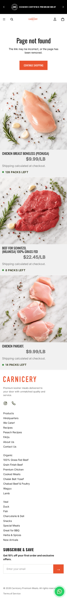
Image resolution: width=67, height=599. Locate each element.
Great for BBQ (11, 530)
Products (8, 413)
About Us (8, 441)
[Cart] (63, 19)
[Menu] (4, 19)
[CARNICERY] (19, 379)
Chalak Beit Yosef (13, 478)
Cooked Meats (11, 474)
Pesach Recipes (12, 432)
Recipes (8, 427)
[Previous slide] (4, 7)
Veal (5, 501)
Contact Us (9, 446)
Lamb (6, 493)
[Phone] (13, 403)
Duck (6, 506)
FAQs (6, 437)
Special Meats (11, 525)
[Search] (12, 19)
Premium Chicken (13, 469)
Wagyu (7, 488)
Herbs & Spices (12, 535)
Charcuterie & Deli (13, 516)
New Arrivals (10, 539)
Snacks (7, 520)
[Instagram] (5, 403)
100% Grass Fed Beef (15, 459)
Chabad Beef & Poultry (16, 483)
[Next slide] (63, 7)
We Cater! (9, 422)
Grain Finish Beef (13, 464)
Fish (5, 511)
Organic (8, 455)
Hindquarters (10, 418)
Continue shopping (33, 65)
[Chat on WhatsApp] (59, 591)
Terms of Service (12, 593)
